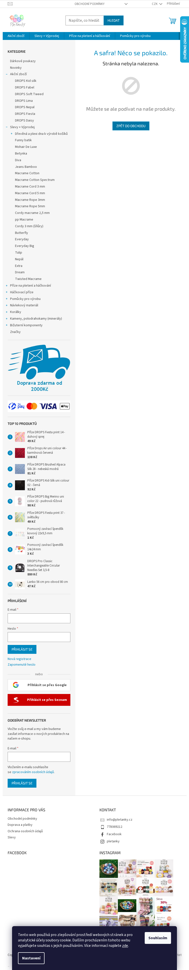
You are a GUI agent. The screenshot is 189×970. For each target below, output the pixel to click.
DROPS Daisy (24, 120)
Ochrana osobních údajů (25, 831)
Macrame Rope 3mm (30, 199)
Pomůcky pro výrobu (25, 298)
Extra (18, 265)
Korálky (15, 312)
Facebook (114, 834)
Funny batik (23, 140)
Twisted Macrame (28, 279)
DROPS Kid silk (25, 80)
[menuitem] (16, 36)
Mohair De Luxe (26, 146)
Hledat (114, 20)
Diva (18, 160)
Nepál (19, 259)
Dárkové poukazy (23, 61)
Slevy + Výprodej (22, 127)
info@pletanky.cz (119, 819)
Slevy (12, 837)
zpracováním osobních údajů (33, 772)
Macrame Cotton (27, 173)
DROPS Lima (24, 100)
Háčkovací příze (21, 292)
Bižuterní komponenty (26, 325)
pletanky (113, 841)
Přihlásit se (22, 649)
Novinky (16, 67)
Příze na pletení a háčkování (30, 285)
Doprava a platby (20, 824)
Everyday (22, 239)
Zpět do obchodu (130, 126)
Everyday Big (24, 245)
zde (125, 945)
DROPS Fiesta (25, 113)
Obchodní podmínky (90, 4)
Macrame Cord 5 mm (30, 193)
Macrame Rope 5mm (30, 206)
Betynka (21, 153)
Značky (15, 331)
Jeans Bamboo (26, 166)
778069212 (114, 826)
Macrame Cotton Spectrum (35, 179)
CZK (155, 4)
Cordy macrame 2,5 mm (32, 212)
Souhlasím (157, 938)
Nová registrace (19, 659)
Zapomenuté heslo (21, 664)
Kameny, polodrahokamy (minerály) (36, 318)
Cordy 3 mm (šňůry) (29, 226)
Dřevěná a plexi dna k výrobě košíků (41, 133)
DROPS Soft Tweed (29, 94)
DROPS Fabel (24, 87)
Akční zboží (18, 74)
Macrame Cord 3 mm (30, 186)
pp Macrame (24, 219)
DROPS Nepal (24, 107)
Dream (20, 272)
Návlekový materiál (24, 305)
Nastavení (31, 958)
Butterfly (21, 232)
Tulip (18, 252)
